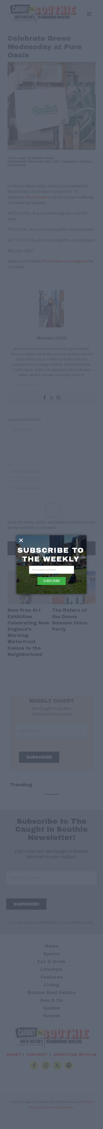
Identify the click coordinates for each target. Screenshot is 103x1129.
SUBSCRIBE (51, 581)
